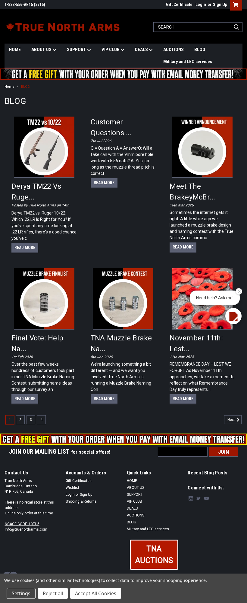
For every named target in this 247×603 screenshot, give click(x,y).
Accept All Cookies (95, 593)
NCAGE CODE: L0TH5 (22, 524)
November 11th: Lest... (196, 343)
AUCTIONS (173, 49)
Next (231, 420)
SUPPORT (77, 49)
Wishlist (72, 488)
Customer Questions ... (111, 127)
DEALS (142, 49)
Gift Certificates (79, 481)
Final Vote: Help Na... (37, 343)
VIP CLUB (111, 49)
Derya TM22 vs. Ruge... (37, 191)
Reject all (53, 593)
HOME (15, 49)
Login (200, 4)
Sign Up (220, 4)
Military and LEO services (187, 61)
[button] (154, 555)
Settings (21, 593)
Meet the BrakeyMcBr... (192, 191)
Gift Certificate (179, 4)
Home (9, 87)
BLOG (199, 49)
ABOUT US (41, 49)
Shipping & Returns (81, 501)
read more (24, 247)
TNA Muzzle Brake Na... (121, 343)
